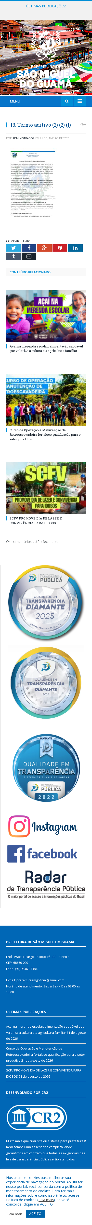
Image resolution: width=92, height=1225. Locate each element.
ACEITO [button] (35, 1213)
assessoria (40, 1147)
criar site (36, 1141)
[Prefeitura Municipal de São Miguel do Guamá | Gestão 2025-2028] (46, 58)
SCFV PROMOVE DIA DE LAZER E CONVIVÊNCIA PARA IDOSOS (36, 520)
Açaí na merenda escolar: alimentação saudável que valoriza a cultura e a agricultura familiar (46, 348)
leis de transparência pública (27, 1159)
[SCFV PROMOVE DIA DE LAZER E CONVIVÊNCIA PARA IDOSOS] (46, 488)
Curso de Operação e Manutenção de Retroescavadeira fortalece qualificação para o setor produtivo (47, 11)
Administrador (24, 138)
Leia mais (46, 1199)
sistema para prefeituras (66, 1141)
